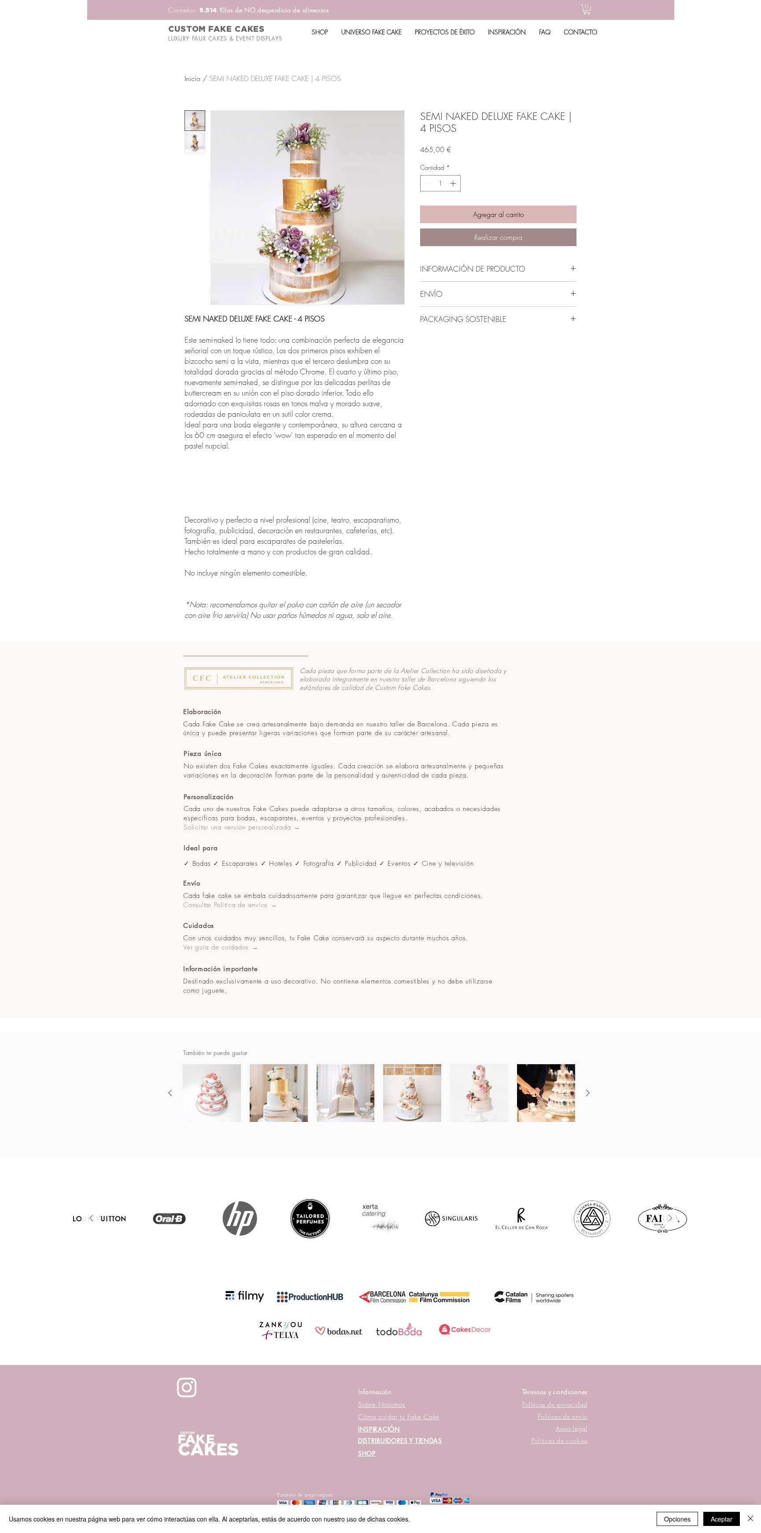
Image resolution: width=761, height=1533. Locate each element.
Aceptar (721, 1518)
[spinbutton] (440, 183)
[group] (379, 1093)
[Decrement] (426, 183)
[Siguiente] (588, 1093)
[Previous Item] (91, 1218)
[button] (587, 9)
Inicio (192, 78)
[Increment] (453, 183)
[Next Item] (670, 1218)
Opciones (677, 1518)
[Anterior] (170, 1093)
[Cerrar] (750, 1519)
